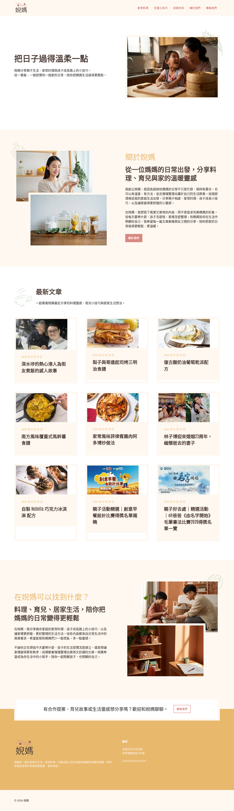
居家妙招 (178, 8)
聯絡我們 (211, 8)
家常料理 (143, 8)
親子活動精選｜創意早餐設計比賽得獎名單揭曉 (115, 515)
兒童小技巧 (161, 8)
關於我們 (195, 8)
